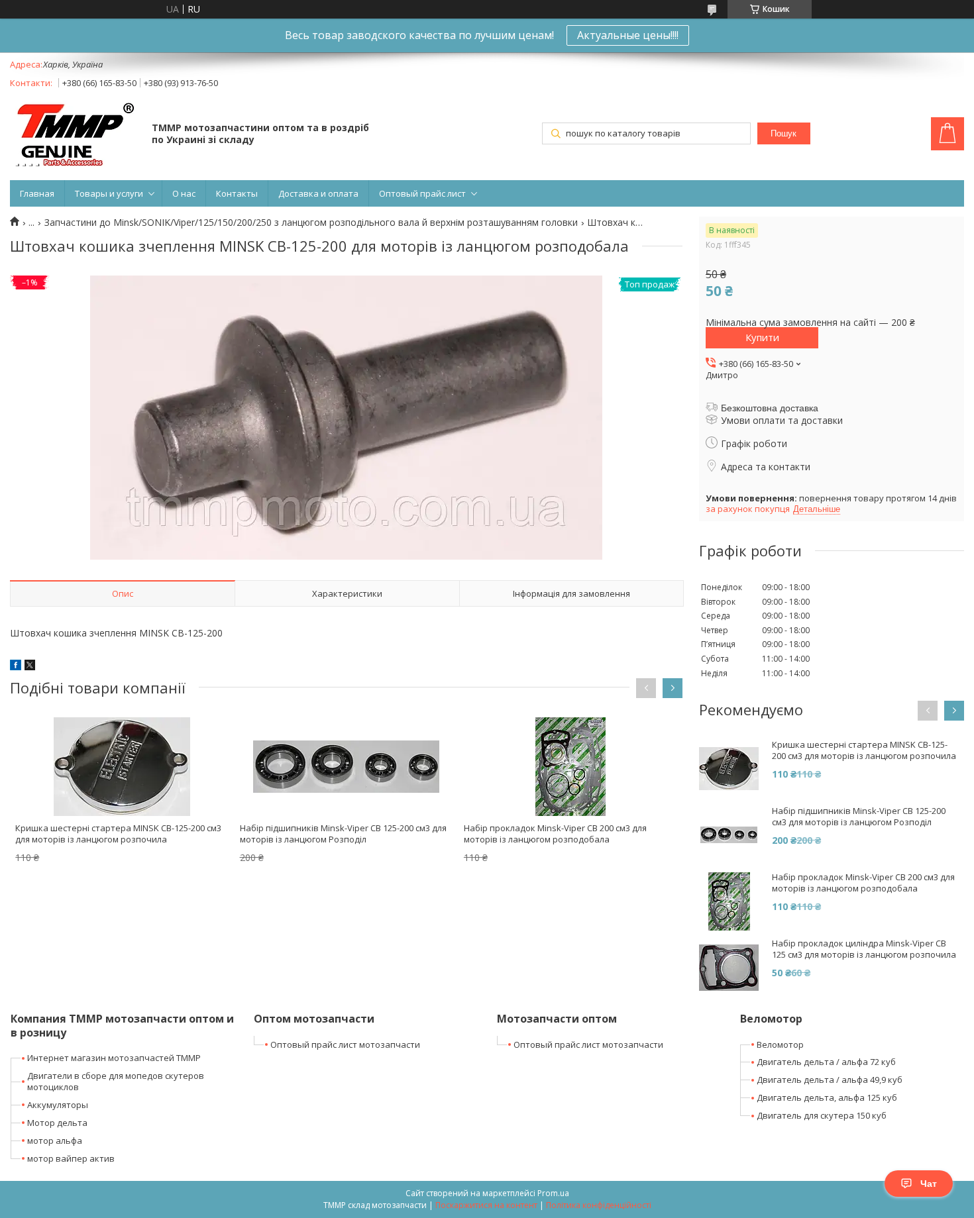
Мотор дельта (57, 1123)
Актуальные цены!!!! (627, 35)
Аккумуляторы (57, 1105)
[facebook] (15, 666)
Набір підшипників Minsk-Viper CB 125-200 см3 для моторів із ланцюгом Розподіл (343, 833)
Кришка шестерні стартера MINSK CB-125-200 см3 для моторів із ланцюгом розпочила (118, 833)
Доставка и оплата (318, 193)
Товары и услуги (109, 193)
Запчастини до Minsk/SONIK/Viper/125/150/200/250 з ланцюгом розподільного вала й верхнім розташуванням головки (311, 222)
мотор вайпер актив (71, 1158)
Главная (37, 193)
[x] (30, 666)
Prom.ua (553, 1193)
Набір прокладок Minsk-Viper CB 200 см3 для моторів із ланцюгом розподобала (555, 833)
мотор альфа (54, 1140)
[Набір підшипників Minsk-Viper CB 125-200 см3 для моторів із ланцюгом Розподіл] (346, 766)
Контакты (237, 193)
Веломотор (780, 1044)
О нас (183, 193)
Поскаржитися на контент (486, 1205)
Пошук (783, 133)
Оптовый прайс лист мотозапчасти (345, 1044)
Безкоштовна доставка (769, 408)
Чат (928, 1183)
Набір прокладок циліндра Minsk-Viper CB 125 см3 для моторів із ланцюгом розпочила (864, 949)
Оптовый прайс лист (422, 193)
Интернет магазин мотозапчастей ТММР (114, 1058)
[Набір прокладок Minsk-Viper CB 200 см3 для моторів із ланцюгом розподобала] (570, 766)
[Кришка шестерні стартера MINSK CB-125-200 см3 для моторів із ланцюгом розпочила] (122, 766)
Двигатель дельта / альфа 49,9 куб (829, 1080)
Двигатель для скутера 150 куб (822, 1115)
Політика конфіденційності (598, 1205)
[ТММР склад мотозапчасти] (74, 135)
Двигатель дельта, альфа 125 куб (827, 1097)
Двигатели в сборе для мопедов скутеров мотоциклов (115, 1081)
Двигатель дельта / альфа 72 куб (826, 1062)
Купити (762, 337)
